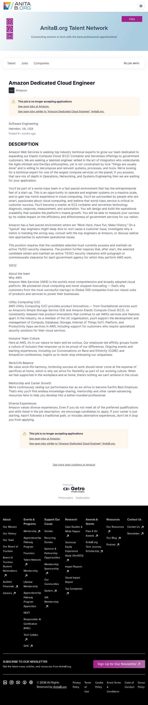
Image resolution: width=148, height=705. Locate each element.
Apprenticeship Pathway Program (32, 542)
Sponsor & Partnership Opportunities (52, 553)
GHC (26, 646)
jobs (24, 63)
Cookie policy (83, 497)
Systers (48, 590)
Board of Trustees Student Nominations (10, 564)
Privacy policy (65, 497)
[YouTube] (18, 682)
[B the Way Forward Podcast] (31, 682)
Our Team (8, 540)
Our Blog (111, 538)
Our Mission (10, 527)
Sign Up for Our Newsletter (117, 664)
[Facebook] (24, 682)
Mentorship (30, 531)
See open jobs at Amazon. (33, 106)
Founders (29, 553)
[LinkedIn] (5, 682)
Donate (48, 531)
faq (132, 19)
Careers (7, 593)
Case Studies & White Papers (73, 529)
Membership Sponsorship (51, 566)
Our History (9, 533)
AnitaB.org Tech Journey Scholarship (93, 546)
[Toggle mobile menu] (141, 6)
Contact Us (133, 527)
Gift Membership (51, 599)
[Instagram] (10, 21)
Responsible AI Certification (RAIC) (32, 623)
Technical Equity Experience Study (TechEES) (74, 549)
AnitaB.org (60, 687)
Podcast (111, 544)
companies (41, 63)
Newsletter (133, 533)
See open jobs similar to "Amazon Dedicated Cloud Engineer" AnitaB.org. (61, 111)
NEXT (27, 613)
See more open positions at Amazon (74, 464)
